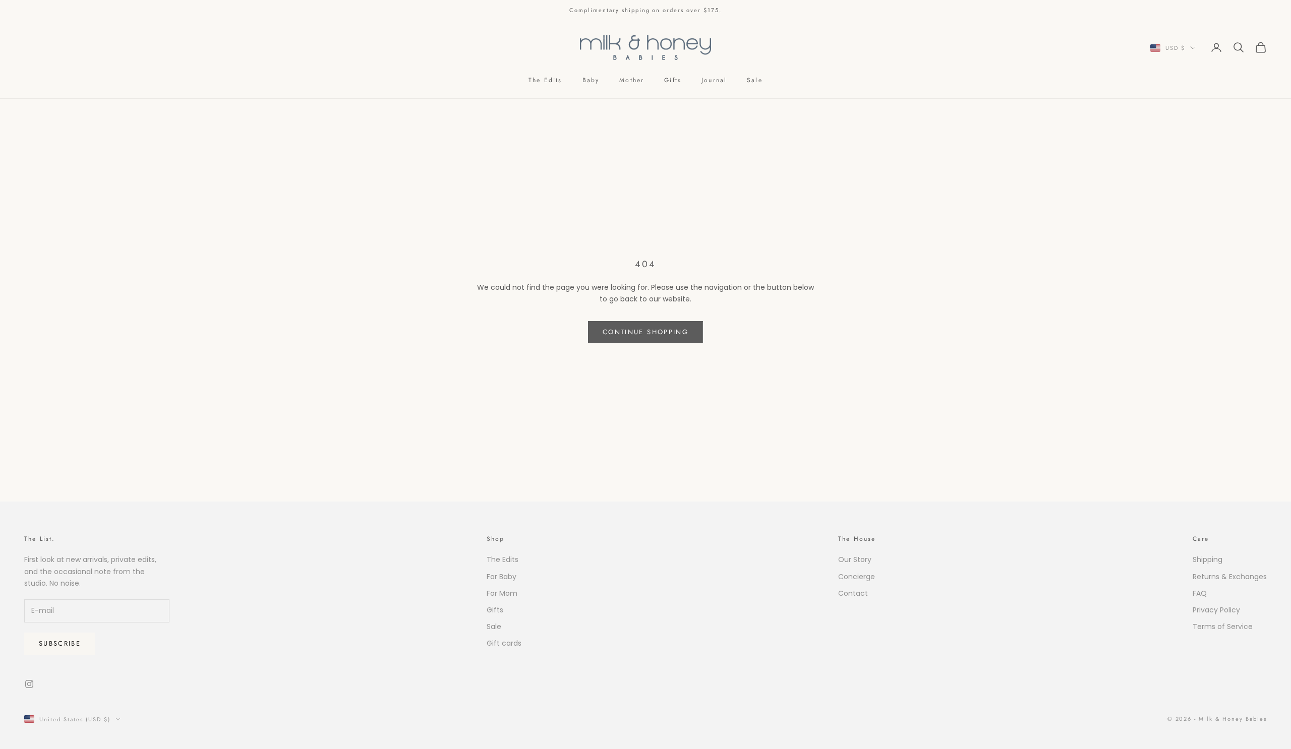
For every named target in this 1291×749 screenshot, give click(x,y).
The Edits (545, 80)
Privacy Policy (1216, 610)
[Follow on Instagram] (29, 684)
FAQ (1200, 593)
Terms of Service (1223, 626)
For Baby (501, 577)
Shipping (1207, 559)
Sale (754, 80)
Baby (591, 80)
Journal (714, 80)
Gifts (672, 80)
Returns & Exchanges (1230, 577)
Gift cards (504, 643)
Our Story (854, 559)
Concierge (856, 577)
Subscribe (60, 643)
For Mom (502, 593)
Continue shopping (645, 332)
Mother (631, 80)
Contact (853, 593)
